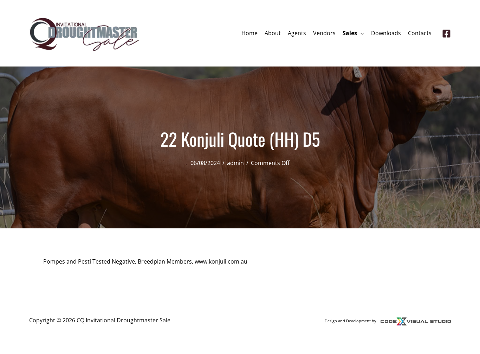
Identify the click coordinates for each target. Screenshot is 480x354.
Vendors (324, 33)
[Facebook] (446, 33)
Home (249, 33)
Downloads (386, 33)
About (273, 33)
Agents (297, 33)
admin (235, 163)
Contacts (420, 33)
